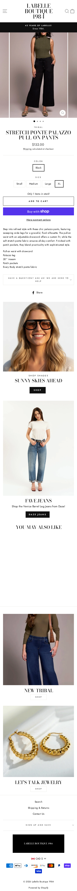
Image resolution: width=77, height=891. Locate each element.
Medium (33, 183)
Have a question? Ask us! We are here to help (38, 279)
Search (38, 801)
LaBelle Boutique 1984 (38, 11)
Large (48, 183)
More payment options (39, 219)
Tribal (38, 127)
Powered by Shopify (38, 887)
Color (38, 161)
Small (19, 183)
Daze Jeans (37, 514)
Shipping (27, 148)
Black (39, 167)
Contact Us (38, 814)
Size (38, 177)
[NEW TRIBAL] (38, 649)
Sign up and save (38, 825)
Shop (38, 390)
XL (59, 183)
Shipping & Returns (38, 808)
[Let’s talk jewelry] (38, 741)
